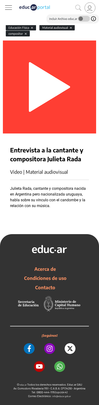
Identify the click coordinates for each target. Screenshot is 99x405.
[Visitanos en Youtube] (39, 366)
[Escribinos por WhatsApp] (60, 366)
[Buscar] (78, 8)
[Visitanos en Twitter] (70, 348)
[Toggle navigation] (4, 2)
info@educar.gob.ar (61, 396)
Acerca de (45, 269)
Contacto (45, 287)
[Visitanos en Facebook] (29, 348)
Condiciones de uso (45, 278)
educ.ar (23, 384)
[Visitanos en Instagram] (50, 348)
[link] (90, 7)
